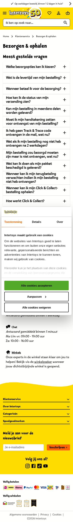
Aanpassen (34, 296)
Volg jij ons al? (36, 459)
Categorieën (10, 414)
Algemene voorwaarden (23, 514)
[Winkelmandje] (68, 13)
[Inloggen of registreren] (59, 13)
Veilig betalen (11, 482)
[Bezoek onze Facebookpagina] (33, 466)
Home (6, 36)
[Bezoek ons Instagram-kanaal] (27, 466)
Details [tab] (36, 221)
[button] (58, 447)
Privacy (44, 514)
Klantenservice (22, 36)
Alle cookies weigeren (36, 307)
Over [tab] (60, 221)
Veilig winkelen (12, 496)
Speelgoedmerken (14, 421)
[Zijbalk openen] (5, 13)
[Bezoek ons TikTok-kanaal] (39, 466)
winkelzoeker (43, 362)
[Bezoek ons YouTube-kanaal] (45, 466)
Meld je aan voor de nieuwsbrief (18, 436)
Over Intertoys (11, 406)
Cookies (56, 514)
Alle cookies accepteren (36, 285)
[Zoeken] (65, 23)
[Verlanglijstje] (49, 13)
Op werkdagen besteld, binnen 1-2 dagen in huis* (39, 3)
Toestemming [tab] (13, 221)
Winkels (16, 352)
